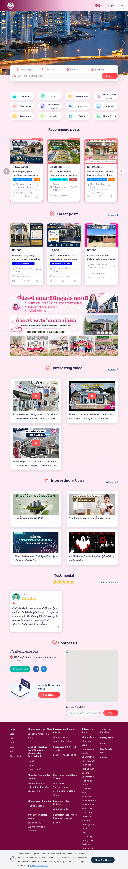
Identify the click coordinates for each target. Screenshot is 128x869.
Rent (12, 737)
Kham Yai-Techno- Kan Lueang (88, 768)
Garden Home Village (63, 740)
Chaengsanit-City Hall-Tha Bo (88, 828)
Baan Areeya (34, 790)
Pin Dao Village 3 (36, 805)
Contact (104, 757)
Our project (15, 756)
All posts (112, 214)
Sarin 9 (31, 760)
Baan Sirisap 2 (35, 822)
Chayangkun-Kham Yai (39, 800)
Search (109, 75)
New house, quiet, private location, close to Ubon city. (100, 173)
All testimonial (108, 582)
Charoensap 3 (34, 769)
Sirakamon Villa (60, 808)
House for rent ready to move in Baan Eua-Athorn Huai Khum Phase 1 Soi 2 (63, 257)
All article (111, 481)
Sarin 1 (31, 764)
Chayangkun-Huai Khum (40, 728)
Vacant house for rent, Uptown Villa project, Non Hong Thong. (100, 257)
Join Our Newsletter (76, 706)
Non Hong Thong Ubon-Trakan (88, 840)
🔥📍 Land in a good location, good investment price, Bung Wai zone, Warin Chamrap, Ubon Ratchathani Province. (63, 173)
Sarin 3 (56, 822)
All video (112, 369)
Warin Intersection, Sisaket (88, 748)
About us (104, 743)
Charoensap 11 (60, 736)
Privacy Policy (106, 737)
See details (48, 694)
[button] (123, 42)
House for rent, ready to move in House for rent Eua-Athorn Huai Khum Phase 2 (26, 257)
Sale (12, 733)
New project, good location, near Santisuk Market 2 (25, 173)
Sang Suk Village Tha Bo (64, 754)
